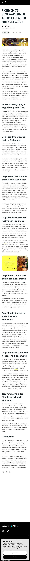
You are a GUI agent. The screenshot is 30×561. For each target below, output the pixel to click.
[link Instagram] (3, 530)
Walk (5, 242)
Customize (15, 553)
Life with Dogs (5, 32)
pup (5, 336)
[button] (3, 263)
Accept (15, 557)
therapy (23, 282)
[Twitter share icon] (13, 32)
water (16, 413)
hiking (16, 368)
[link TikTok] (7, 530)
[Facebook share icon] (16, 32)
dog (6, 460)
